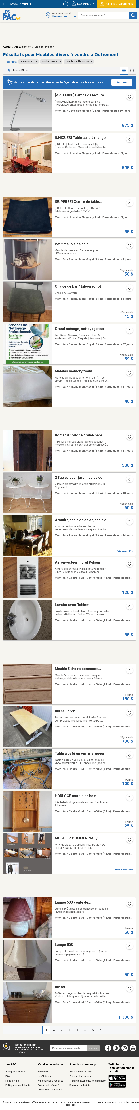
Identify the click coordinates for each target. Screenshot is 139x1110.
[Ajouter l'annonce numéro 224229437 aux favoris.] (129, 756)
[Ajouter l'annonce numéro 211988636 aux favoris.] (129, 607)
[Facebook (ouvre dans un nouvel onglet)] (108, 1050)
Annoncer (43, 1071)
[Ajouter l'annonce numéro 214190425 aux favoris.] (129, 990)
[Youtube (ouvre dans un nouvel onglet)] (134, 1050)
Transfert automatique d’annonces (88, 1080)
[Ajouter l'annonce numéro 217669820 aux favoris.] (129, 905)
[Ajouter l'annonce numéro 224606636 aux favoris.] (129, 714)
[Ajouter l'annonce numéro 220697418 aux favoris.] (129, 140)
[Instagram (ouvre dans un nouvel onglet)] (125, 1050)
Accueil (7, 46)
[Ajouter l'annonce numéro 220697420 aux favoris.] (129, 98)
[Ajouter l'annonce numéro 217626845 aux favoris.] (129, 947)
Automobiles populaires (50, 1080)
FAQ (7, 1076)
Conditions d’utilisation (50, 1089)
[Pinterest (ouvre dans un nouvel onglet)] (116, 1050)
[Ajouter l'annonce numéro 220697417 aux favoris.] (129, 204)
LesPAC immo (45, 1076)
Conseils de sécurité (48, 1085)
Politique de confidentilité (18, 1085)
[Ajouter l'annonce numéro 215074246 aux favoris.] (129, 374)
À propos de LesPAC (16, 1071)
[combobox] (103, 15)
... (85, 1029)
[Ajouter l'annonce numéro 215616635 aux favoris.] (129, 671)
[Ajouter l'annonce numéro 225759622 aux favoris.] (129, 289)
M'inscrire (94, 1048)
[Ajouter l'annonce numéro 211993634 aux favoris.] (129, 565)
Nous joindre (12, 1080)
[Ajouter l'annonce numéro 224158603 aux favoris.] (129, 523)
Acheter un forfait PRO (81, 1071)
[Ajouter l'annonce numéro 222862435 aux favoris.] (129, 841)
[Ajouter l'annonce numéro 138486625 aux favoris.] (129, 438)
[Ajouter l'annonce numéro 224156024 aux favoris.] (129, 480)
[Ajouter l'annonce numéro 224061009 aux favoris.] (129, 799)
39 (92, 1029)
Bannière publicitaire (80, 1085)
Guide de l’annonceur (81, 1076)
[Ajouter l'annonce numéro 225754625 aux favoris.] (129, 247)
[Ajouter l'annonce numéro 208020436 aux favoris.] (129, 332)
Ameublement (22, 46)
